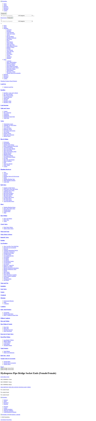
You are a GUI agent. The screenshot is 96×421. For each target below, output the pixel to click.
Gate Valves (9, 54)
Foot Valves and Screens (9, 130)
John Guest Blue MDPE (9, 148)
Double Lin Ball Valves (9, 187)
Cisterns (5, 111)
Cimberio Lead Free (8, 87)
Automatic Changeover (9, 251)
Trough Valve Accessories (10, 363)
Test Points (6, 277)
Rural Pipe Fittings (11, 69)
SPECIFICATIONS (13, 387)
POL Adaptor (7, 273)
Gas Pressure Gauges (9, 261)
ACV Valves (7, 126)
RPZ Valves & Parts (8, 95)
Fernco (5, 175)
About (5, 5)
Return (2, 366)
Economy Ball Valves (9, 197)
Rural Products (13, 81)
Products (6, 400)
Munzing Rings (7, 154)
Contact (5, 10)
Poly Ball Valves (7, 198)
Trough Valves (7, 364)
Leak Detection (10, 32)
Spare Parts (6, 98)
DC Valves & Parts (8, 94)
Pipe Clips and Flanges (9, 159)
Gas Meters (6, 260)
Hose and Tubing (11, 65)
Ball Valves (9, 39)
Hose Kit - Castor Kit (9, 265)
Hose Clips (6, 220)
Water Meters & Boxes (12, 46)
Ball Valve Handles (8, 194)
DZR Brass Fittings (8, 155)
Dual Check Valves (8, 227)
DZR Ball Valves (8, 192)
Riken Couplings (8, 161)
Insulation (9, 52)
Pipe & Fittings (10, 36)
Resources (6, 8)
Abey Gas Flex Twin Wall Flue (11, 246)
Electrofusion (7, 143)
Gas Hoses (6, 258)
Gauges (8, 55)
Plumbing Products (5, 81)
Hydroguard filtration (9, 301)
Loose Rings (7, 344)
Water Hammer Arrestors (9, 180)
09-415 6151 (4, 17)
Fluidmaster (6, 115)
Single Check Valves (8, 228)
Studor (5, 177)
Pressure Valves (7, 133)
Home (5, 3)
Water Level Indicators (9, 352)
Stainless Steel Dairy (8, 314)
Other (5, 212)
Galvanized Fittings (8, 147)
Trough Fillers (7, 361)
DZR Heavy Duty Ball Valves (11, 189)
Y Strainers (6, 303)
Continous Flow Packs (9, 190)
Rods (5, 162)
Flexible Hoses (7, 210)
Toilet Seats (6, 118)
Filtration (9, 58)
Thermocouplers (7, 278)
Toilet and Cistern (11, 33)
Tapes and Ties (10, 51)
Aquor (5, 221)
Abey (5, 172)
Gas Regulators (7, 262)
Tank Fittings (7, 351)
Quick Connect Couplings (10, 276)
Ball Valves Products (8, 193)
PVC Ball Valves (8, 200)
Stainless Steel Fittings (9, 144)
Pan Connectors (7, 112)
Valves (8, 35)
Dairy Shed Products (11, 62)
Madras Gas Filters (8, 266)
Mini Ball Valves (8, 196)
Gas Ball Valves (7, 254)
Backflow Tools (7, 102)
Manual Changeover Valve (10, 269)
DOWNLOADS (23, 387)
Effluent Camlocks (11, 63)
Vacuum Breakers (8, 97)
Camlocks (9, 61)
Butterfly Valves (10, 47)
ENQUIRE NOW (5, 377)
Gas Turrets (6, 264)
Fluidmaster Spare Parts (9, 116)
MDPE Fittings (7, 341)
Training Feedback (8, 409)
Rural (5, 59)
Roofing (8, 48)
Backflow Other (7, 101)
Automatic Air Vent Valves (10, 125)
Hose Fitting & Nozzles (12, 66)
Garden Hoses (7, 211)
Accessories (6, 312)
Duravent (6, 249)
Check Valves (10, 43)
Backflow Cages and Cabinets (11, 93)
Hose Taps (6, 328)
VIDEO (29, 387)
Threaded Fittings (8, 345)
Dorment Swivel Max (9, 253)
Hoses (8, 40)
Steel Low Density (8, 163)
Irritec (5, 302)
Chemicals (9, 56)
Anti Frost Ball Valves (9, 201)
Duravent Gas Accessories (10, 247)
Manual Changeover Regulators (11, 268)
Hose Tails (6, 327)
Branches (6, 6)
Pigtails (5, 270)
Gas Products (10, 50)
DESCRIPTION (5, 387)
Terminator (6, 114)
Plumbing (6, 28)
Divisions (6, 9)
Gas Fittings (6, 257)
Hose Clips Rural (8, 331)
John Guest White (8, 150)
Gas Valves (6, 280)
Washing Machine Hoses (9, 207)
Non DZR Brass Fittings (9, 157)
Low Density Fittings (9, 340)
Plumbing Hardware (11, 37)
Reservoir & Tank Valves (13, 67)
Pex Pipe (6, 158)
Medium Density (8, 153)
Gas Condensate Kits (9, 255)
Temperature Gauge (8, 124)
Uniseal (5, 166)
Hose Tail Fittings (8, 218)
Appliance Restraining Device (11, 250)
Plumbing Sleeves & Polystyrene (11, 176)
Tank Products (10, 70)
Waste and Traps (10, 44)
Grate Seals (6, 181)
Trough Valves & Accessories (14, 73)
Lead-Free (9, 29)
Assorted (6, 173)
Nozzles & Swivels (8, 329)
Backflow (9, 31)
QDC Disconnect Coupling (10, 274)
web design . (6, 419)
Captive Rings (7, 342)
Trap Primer (6, 132)
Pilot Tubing (6, 272)
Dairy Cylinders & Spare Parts (11, 315)
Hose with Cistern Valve (9, 208)
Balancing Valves (8, 129)
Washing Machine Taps (9, 179)
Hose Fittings (10, 42)
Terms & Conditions (8, 410)
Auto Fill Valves (7, 128)
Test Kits (6, 99)
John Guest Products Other (10, 151)
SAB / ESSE (7, 165)
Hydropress (6, 142)
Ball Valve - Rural (11, 71)
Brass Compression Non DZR (11, 146)
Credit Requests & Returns (10, 412)
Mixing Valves (7, 136)
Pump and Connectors (9, 134)
